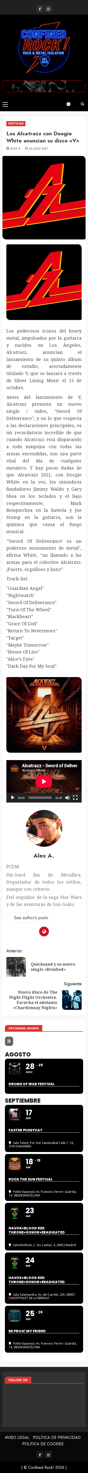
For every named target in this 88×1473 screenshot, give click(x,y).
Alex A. (16, 149)
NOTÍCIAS (15, 123)
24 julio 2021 (38, 149)
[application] (44, 781)
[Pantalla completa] (75, 797)
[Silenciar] (67, 797)
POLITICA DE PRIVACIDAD (57, 1437)
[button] (5, 104)
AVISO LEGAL (17, 1437)
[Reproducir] (12, 797)
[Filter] (9, 1041)
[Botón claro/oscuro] (71, 104)
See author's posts (31, 918)
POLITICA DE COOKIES (43, 1444)
